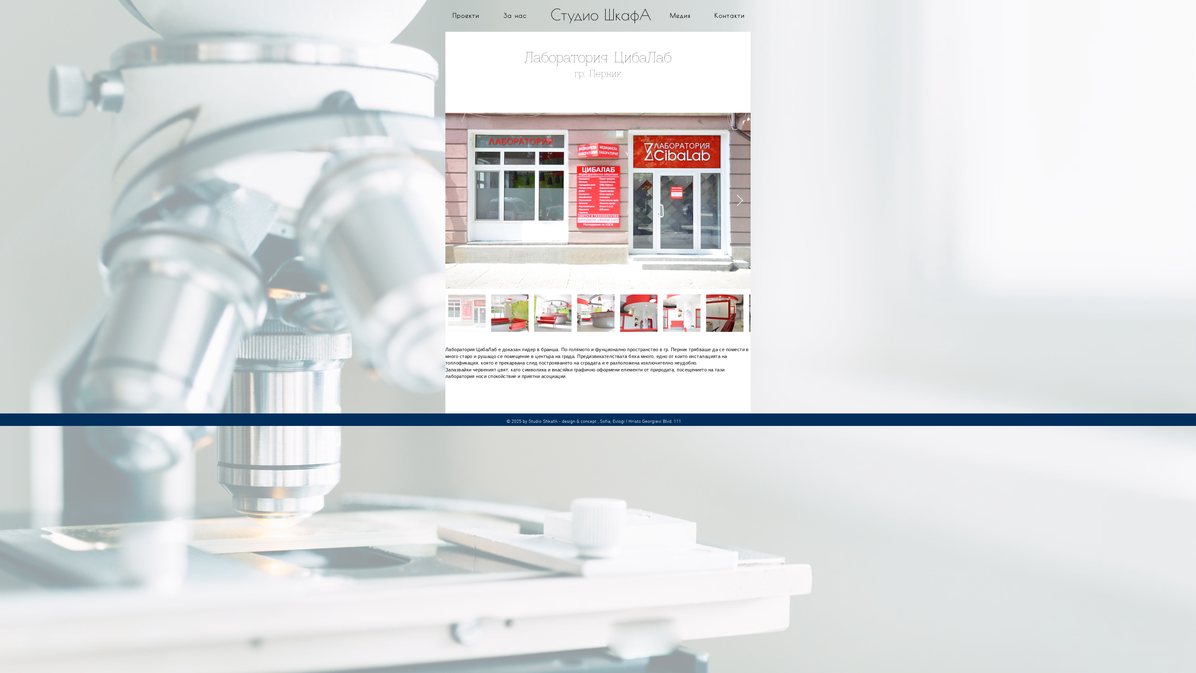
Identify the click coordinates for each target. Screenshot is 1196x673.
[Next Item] (739, 201)
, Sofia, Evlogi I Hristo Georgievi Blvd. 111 (638, 421)
